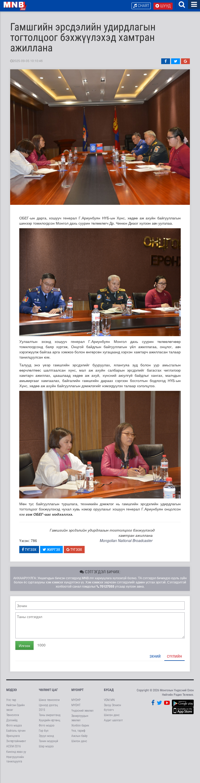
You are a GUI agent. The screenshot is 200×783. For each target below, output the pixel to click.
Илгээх (24, 645)
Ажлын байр (79, 736)
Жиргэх (53, 549)
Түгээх (30, 549)
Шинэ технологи (49, 700)
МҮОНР (75, 700)
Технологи (12, 715)
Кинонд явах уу (16, 752)
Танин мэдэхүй (48, 741)
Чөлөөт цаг (48, 690)
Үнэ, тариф (78, 730)
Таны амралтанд (49, 715)
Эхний (155, 656)
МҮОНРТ (77, 690)
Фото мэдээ (14, 725)
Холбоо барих (80, 725)
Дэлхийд (11, 720)
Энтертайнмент (16, 741)
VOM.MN (109, 700)
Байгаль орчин (16, 730)
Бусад (109, 690)
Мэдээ (11, 690)
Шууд (165, 5)
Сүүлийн (174, 656)
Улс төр (11, 700)
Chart (143, 5)
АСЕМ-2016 (13, 746)
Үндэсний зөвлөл (82, 710)
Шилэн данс (79, 741)
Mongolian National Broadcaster (126, 540)
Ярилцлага (13, 736)
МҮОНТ (75, 705)
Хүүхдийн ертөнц (49, 720)
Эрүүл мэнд (46, 736)
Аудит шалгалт (113, 720)
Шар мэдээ (46, 746)
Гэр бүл (43, 730)
